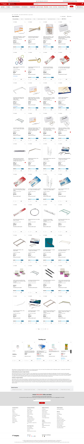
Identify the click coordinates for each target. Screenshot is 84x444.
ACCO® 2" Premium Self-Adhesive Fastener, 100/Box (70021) (63, 98)
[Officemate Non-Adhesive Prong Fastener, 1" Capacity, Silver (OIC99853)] (64, 151)
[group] (18, 351)
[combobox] (51, 4)
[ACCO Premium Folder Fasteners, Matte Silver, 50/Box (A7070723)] (64, 242)
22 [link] (31, 71)
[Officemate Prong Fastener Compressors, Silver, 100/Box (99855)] (49, 273)
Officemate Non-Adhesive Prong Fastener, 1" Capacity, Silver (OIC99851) (34, 250)
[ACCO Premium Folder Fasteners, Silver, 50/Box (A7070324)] (64, 212)
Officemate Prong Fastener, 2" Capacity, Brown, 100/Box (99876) (49, 250)
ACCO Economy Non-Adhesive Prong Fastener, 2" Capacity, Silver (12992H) (18, 128)
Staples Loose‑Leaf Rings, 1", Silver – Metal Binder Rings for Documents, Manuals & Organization (48, 37)
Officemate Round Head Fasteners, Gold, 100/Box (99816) (34, 67)
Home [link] (13, 14)
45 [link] (16, 40)
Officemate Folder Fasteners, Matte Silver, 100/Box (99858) (49, 159)
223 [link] (16, 101)
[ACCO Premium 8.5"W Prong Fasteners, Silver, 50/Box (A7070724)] (34, 273)
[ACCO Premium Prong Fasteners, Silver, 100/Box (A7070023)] (19, 303)
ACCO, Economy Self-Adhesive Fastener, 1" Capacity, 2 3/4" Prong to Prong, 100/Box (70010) (19, 189)
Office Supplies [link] (16, 14)
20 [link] (31, 162)
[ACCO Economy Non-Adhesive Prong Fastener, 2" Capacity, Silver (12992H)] (19, 120)
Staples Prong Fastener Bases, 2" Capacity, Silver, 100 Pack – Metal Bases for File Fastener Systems (19, 37)
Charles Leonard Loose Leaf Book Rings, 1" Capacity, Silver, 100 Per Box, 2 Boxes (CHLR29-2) (64, 281)
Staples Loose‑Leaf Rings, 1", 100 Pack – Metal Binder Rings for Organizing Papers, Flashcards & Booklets (64, 37)
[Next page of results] (47, 329)
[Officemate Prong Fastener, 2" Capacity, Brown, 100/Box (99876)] (49, 242)
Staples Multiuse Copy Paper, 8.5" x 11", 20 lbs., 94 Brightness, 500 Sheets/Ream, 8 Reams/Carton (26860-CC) (42, 352)
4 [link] (46, 223)
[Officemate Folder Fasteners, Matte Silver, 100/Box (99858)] (49, 151)
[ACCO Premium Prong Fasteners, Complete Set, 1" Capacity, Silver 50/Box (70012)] (34, 181)
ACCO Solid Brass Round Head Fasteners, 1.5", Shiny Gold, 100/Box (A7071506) (64, 67)
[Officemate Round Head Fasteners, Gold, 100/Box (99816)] (34, 60)
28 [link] (46, 71)
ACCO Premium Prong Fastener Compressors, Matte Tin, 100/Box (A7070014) (48, 220)
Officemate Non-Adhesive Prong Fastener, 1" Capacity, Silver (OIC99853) (64, 159)
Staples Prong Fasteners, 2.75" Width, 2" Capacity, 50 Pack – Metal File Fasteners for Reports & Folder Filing (34, 98)
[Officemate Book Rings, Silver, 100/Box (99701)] (34, 212)
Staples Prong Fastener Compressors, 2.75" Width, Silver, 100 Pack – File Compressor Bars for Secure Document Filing (18, 159)
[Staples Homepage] (4, 4)
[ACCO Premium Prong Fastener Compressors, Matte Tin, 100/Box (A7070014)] (49, 212)
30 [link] (46, 162)
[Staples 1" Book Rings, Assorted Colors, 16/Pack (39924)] (19, 60)
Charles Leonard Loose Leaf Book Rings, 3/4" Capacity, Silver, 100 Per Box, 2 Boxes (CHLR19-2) (19, 281)
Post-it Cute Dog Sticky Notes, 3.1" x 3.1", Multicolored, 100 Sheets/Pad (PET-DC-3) (54, 351)
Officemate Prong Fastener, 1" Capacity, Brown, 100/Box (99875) (34, 311)
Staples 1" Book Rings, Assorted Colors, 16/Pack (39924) (19, 67)
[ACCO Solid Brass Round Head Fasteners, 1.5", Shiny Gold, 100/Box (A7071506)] (64, 60)
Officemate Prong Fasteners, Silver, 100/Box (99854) (33, 159)
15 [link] (31, 40)
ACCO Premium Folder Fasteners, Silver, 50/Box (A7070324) (64, 220)
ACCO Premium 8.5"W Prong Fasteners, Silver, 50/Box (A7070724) (34, 281)
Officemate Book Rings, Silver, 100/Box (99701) (34, 220)
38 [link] (46, 101)
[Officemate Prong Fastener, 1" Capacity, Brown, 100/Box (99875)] (34, 303)
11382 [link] (40, 353)
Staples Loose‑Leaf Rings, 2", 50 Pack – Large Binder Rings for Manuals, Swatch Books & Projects (64, 129)
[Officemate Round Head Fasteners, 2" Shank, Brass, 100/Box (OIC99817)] (34, 29)
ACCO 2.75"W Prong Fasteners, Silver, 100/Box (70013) (63, 189)
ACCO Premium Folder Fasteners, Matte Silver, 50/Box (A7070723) (64, 250)
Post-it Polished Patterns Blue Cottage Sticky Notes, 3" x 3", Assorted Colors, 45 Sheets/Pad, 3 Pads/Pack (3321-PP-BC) (30, 352)
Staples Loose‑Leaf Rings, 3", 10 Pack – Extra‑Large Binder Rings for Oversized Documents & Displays (49, 98)
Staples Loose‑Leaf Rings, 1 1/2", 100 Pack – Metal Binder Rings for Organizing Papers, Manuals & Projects (49, 129)
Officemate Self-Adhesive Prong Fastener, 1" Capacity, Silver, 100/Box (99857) (49, 189)
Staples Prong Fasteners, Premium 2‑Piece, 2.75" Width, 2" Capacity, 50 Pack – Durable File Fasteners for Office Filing (34, 129)
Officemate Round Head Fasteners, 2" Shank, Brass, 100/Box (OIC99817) (33, 37)
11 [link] (16, 223)
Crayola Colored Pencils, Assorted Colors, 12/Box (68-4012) (66, 351)
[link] (14, 1)
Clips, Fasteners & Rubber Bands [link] (23, 14)
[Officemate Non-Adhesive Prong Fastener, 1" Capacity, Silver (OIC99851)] (34, 242)
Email (34, 399)
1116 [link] (64, 353)
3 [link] (61, 71)
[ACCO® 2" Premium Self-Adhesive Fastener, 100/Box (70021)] (64, 90)
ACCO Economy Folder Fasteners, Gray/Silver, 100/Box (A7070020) (48, 67)
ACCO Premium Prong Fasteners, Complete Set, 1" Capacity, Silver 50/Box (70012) (34, 189)
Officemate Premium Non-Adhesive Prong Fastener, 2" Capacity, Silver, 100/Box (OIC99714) (64, 311)
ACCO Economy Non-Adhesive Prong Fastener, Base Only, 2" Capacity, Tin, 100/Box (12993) (18, 98)
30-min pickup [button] (45, 45)
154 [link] (61, 101)
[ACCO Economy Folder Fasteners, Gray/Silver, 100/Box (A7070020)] (49, 60)
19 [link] (16, 162)
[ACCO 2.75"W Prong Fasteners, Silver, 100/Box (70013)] (64, 181)
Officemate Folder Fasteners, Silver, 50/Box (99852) (18, 250)
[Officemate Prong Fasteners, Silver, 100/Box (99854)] (34, 151)
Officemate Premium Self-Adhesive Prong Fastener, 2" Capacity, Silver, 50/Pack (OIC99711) (49, 311)
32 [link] (61, 162)
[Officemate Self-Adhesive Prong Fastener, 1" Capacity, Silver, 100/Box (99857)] (49, 181)
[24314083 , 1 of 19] (17, 346)
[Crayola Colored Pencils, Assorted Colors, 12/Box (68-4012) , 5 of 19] (66, 346)
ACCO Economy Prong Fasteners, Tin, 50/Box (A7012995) (18, 220)
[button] (67, 4)
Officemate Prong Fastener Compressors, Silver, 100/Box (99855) (49, 281)
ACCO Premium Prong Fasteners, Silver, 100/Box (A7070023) (19, 311)
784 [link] (46, 40)
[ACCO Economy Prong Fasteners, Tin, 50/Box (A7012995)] (19, 212)
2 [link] (61, 284)
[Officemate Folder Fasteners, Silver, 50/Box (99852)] (19, 242)
